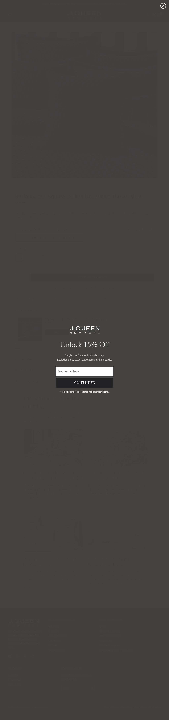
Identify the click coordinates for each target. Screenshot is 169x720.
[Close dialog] (163, 5)
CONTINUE (84, 383)
